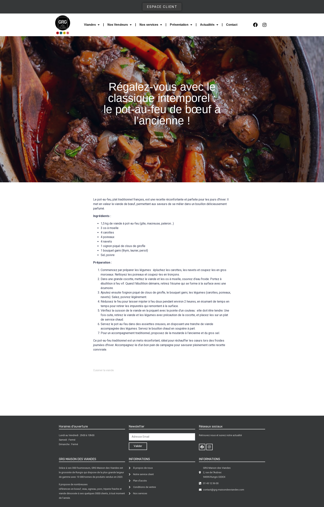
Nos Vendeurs (117, 24)
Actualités (207, 24)
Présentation (179, 24)
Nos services (149, 24)
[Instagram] (264, 24)
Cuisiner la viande (103, 370)
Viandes (90, 24)
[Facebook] (255, 24)
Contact (232, 24)
